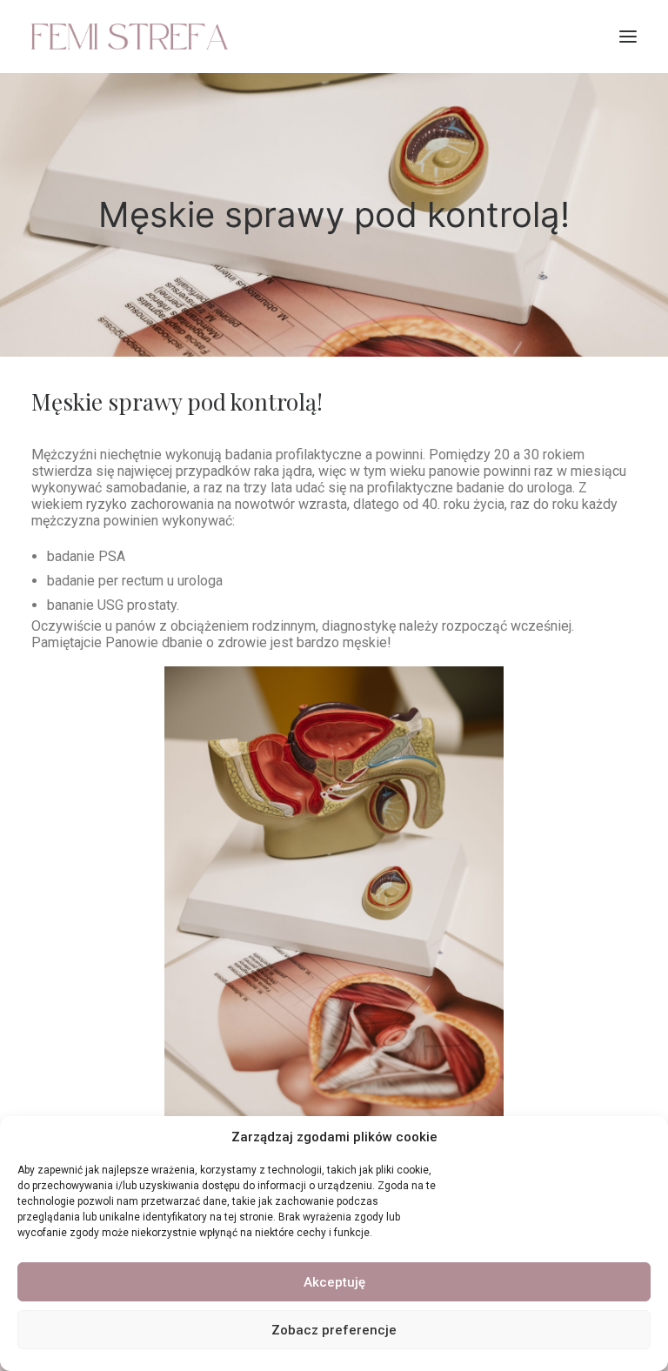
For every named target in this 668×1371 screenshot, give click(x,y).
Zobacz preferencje (334, 1330)
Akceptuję (334, 1282)
